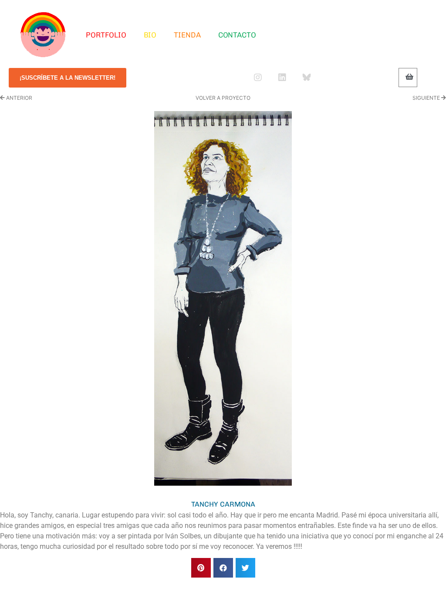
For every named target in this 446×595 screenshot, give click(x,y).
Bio (150, 34)
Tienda (187, 34)
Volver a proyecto (223, 98)
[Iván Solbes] (43, 35)
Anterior (18, 98)
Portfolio (106, 34)
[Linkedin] (282, 77)
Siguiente (426, 98)
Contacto (237, 34)
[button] (201, 568)
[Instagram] (258, 77)
